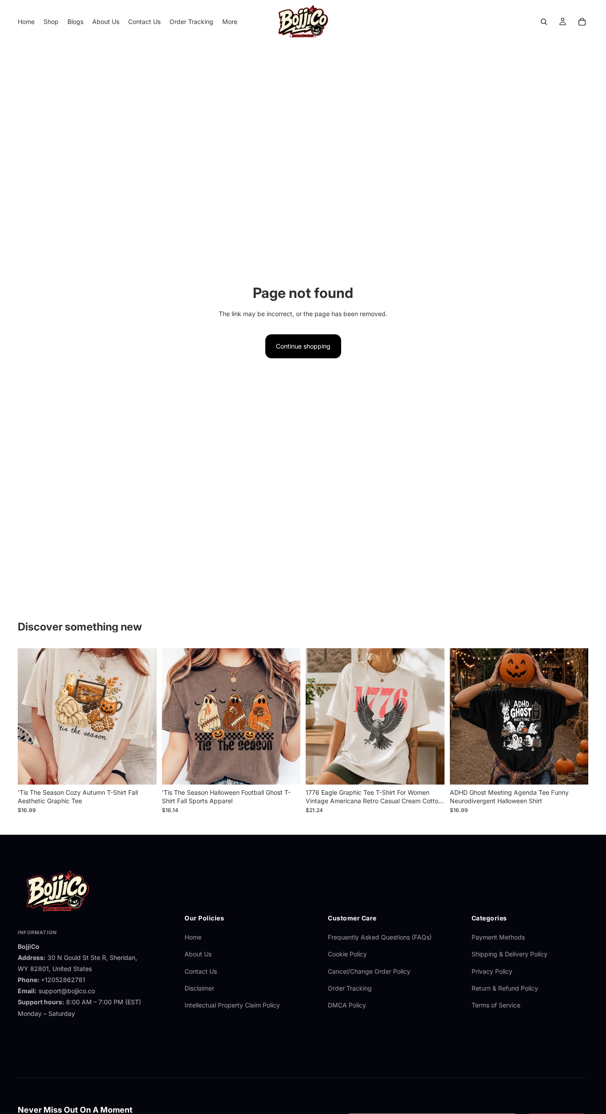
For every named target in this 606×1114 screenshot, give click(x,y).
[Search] (544, 22)
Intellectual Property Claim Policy (232, 1005)
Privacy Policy (492, 971)
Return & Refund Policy (505, 988)
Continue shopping (303, 346)
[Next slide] (143, 716)
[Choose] (143, 771)
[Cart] (582, 22)
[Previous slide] (31, 716)
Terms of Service (496, 1005)
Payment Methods (498, 937)
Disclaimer (199, 988)
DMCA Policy (347, 1005)
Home (193, 937)
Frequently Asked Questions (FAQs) (380, 937)
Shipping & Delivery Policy (509, 954)
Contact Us (201, 971)
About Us (198, 954)
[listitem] (230, 21)
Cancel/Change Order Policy (369, 971)
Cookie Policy (347, 954)
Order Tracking (350, 988)
